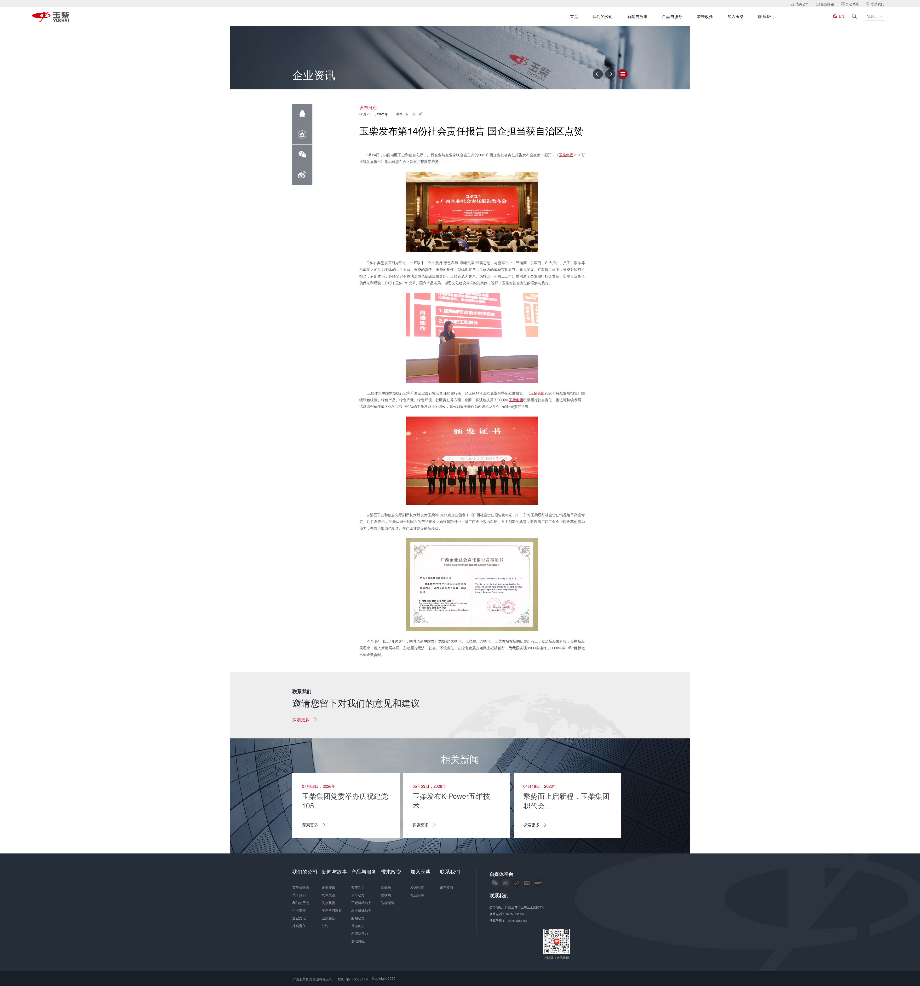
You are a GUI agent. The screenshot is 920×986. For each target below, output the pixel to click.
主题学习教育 (332, 910)
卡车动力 (358, 895)
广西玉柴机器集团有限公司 (312, 979)
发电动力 (358, 925)
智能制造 (387, 902)
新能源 (386, 887)
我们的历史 (300, 902)
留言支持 (446, 887)
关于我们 (299, 895)
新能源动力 (359, 933)
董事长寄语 (300, 887)
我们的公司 (602, 16)
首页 (574, 16)
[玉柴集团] (50, 17)
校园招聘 (417, 887)
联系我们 (766, 16)
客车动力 (358, 887)
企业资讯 (328, 887)
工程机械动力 (361, 902)
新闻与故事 (637, 16)
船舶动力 (358, 918)
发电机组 (358, 941)
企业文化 (299, 918)
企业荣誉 (299, 910)
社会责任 (299, 925)
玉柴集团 (566, 154)
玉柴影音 (328, 918)
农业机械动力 (361, 910)
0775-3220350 (516, 913)
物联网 (386, 895)
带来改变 (705, 16)
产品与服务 (672, 16)
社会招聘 (417, 895)
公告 (325, 925)
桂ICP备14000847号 (353, 979)
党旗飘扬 (328, 902)
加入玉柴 (735, 16)
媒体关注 (328, 895)
